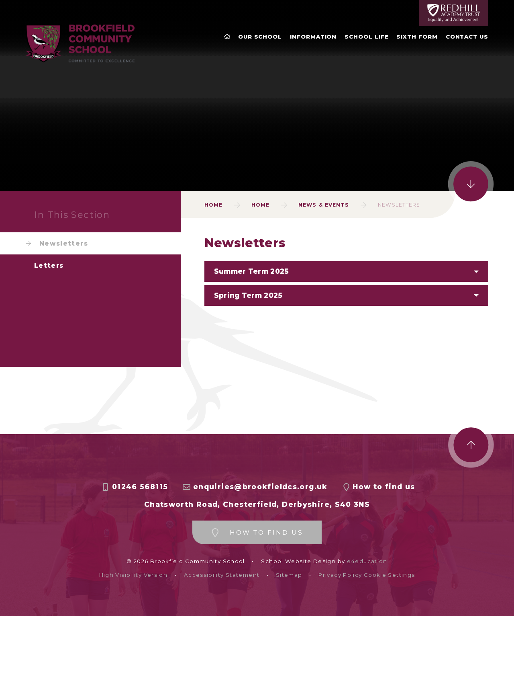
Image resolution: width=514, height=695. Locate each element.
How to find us (384, 487)
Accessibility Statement (221, 575)
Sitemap (289, 575)
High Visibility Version (133, 575)
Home (213, 205)
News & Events (323, 205)
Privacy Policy (340, 575)
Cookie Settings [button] (389, 575)
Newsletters (399, 205)
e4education (367, 561)
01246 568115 (140, 487)
